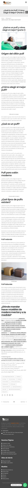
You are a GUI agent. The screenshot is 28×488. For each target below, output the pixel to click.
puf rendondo (5, 384)
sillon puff (4, 389)
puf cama (4, 379)
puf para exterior (5, 381)
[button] (21, 2)
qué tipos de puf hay (17, 386)
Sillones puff (8, 18)
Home (2, 18)
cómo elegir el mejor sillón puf (8, 376)
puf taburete (13, 384)
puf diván (19, 379)
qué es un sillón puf (6, 386)
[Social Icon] (2, 395)
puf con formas (12, 379)
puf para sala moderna (15, 381)
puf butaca (19, 376)
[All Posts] (14, 402)
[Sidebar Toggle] (26, 12)
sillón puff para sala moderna (14, 389)
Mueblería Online (15, 423)
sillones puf (4, 391)
